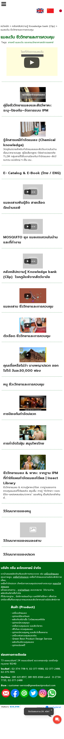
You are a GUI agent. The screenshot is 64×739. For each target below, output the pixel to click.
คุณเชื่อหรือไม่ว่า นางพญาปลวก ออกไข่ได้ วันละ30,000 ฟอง (31, 368)
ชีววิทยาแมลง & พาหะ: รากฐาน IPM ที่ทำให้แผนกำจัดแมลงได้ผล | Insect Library (30, 478)
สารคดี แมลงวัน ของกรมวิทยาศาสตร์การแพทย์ (30, 42)
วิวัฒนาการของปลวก (19, 554)
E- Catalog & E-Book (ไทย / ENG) (32, 172)
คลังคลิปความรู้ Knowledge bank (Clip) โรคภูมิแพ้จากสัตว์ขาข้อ (30, 274)
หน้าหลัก (5, 26)
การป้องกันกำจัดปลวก (19, 413)
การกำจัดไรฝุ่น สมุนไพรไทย (23, 443)
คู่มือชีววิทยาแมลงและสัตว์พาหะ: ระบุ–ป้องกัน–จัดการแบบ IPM (27, 108)
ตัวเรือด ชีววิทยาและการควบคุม (26, 335)
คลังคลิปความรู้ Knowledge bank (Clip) (33, 26)
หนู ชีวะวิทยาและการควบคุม (23, 384)
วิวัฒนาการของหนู (17, 511)
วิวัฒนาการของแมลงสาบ (22, 540)
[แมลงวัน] (32, 61)
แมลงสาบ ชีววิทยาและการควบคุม (28, 306)
